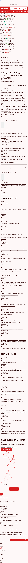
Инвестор (17, 11)
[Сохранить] (2, 204)
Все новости (4, 11)
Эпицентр (11, 11)
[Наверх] (1, 494)
